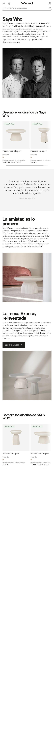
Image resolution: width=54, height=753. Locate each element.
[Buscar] (50, 8)
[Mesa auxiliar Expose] (16, 437)
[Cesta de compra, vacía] (50, 3)
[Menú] (4, 3)
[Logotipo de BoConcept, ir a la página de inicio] (27, 3)
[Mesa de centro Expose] (16, 135)
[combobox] (27, 8)
